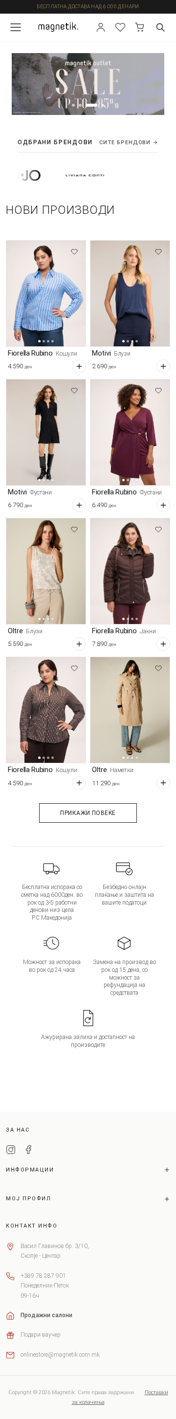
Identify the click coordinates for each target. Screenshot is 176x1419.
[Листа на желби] (120, 27)
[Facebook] (28, 1151)
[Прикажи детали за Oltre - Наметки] (130, 710)
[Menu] (15, 27)
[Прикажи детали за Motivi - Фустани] (46, 432)
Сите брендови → (128, 142)
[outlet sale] (88, 84)
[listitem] (68, 175)
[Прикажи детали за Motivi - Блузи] (130, 293)
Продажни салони (46, 1315)
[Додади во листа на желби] (74, 252)
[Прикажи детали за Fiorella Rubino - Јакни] (130, 571)
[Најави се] (100, 27)
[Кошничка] (140, 27)
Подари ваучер (41, 1334)
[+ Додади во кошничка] (79, 366)
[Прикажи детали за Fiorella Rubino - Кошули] (46, 293)
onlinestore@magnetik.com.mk (60, 1354)
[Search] (160, 27)
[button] (73, 105)
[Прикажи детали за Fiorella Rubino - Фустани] (130, 432)
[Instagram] (11, 1151)
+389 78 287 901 (43, 1275)
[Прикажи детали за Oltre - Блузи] (46, 571)
